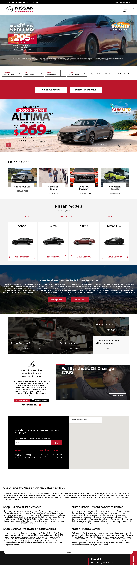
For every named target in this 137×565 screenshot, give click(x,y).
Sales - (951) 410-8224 (14, 2)
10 (130, 125)
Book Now (115, 193)
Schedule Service (32, 348)
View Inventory (22, 193)
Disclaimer (100, 144)
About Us (110, 348)
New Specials (56, 299)
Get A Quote (84, 191)
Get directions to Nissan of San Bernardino (33, 438)
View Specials (23, 400)
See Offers (53, 193)
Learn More (117, 396)
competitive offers (27, 523)
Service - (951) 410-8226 (31, 2)
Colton (57, 493)
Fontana (64, 493)
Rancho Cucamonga (95, 493)
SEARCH (124, 73)
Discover (111, 330)
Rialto (34, 519)
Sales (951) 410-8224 (102, 562)
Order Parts (80, 299)
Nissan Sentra (19, 517)
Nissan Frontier (56, 515)
